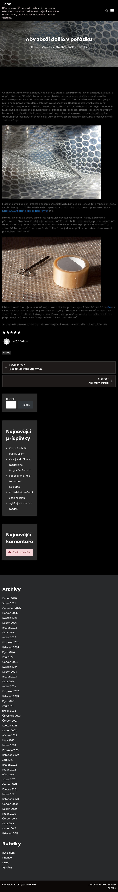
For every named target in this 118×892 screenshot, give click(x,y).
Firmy (5, 862)
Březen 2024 (9, 676)
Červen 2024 (10, 662)
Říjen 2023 (8, 701)
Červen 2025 (10, 613)
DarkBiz (93, 884)
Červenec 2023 (11, 716)
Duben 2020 (9, 809)
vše (109, 307)
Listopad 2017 (10, 833)
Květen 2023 (9, 725)
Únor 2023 (8, 740)
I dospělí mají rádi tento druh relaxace (19, 481)
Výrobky (6, 353)
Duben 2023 (9, 730)
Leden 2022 (9, 769)
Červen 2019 (9, 818)
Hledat (10, 399)
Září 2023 (7, 706)
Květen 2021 (9, 789)
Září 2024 (8, 657)
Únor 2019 (8, 823)
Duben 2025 (9, 623)
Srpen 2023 (9, 711)
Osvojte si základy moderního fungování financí (20, 465)
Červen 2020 (10, 804)
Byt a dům (8, 853)
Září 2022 (7, 760)
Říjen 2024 (8, 652)
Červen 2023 (10, 720)
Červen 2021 (9, 784)
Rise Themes (111, 886)
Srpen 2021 (8, 779)
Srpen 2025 (9, 603)
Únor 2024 (8, 681)
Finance (7, 857)
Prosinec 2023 (10, 691)
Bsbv (6, 4)
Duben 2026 (9, 598)
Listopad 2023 (10, 696)
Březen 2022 (9, 765)
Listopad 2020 (10, 799)
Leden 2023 (9, 745)
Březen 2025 (9, 627)
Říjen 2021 (8, 774)
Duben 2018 (9, 828)
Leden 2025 (9, 637)
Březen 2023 (9, 735)
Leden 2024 (9, 686)
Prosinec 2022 (10, 750)
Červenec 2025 (11, 608)
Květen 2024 (10, 667)
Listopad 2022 (10, 755)
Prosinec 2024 (10, 642)
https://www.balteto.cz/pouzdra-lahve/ (25, 210)
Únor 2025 (8, 632)
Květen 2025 (9, 618)
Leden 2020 (9, 813)
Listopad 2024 (10, 647)
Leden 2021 (8, 794)
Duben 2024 (9, 672)
